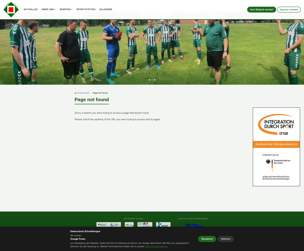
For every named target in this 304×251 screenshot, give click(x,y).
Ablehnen (225, 239)
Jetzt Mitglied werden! (261, 9)
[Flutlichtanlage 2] (129, 226)
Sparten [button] (65, 9)
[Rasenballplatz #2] (163, 226)
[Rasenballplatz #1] (144, 226)
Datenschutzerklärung (156, 246)
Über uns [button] (48, 9)
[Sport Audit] (193, 226)
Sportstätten (85, 9)
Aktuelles (31, 9)
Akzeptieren (207, 239)
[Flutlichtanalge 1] (108, 226)
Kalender (105, 9)
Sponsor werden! (289, 9)
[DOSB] (276, 146)
